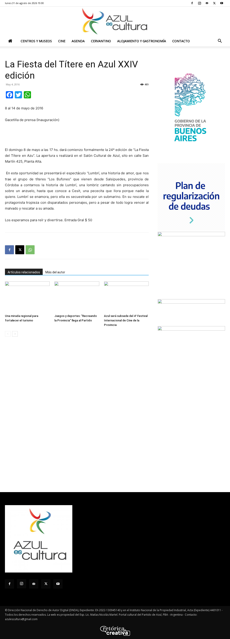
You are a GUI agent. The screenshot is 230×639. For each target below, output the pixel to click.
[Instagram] (199, 3)
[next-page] (15, 334)
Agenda (78, 41)
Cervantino (101, 41)
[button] (219, 41)
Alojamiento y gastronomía (141, 41)
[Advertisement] (76, 135)
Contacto (181, 41)
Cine (61, 41)
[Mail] (206, 3)
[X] (214, 3)
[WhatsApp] (30, 249)
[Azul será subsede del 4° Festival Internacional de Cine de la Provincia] (126, 296)
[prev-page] (8, 334)
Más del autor (55, 272)
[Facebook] (192, 3)
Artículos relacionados (24, 272)
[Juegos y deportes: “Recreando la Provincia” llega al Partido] (76, 296)
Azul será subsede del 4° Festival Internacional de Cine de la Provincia (126, 320)
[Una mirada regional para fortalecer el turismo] (27, 296)
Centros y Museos (36, 41)
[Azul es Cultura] (115, 21)
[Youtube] (221, 3)
